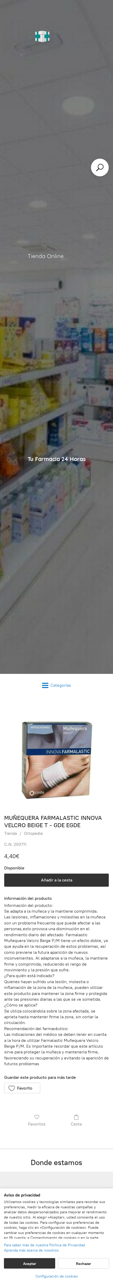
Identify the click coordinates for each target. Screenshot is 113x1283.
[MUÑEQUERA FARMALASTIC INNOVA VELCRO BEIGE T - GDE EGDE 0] (56, 754)
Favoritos (36, 1124)
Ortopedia (33, 833)
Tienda (10, 833)
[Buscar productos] (100, 167)
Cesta (76, 1124)
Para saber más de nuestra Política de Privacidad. (45, 1245)
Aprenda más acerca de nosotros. (32, 1250)
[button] (22, 1088)
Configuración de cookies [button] (56, 1276)
